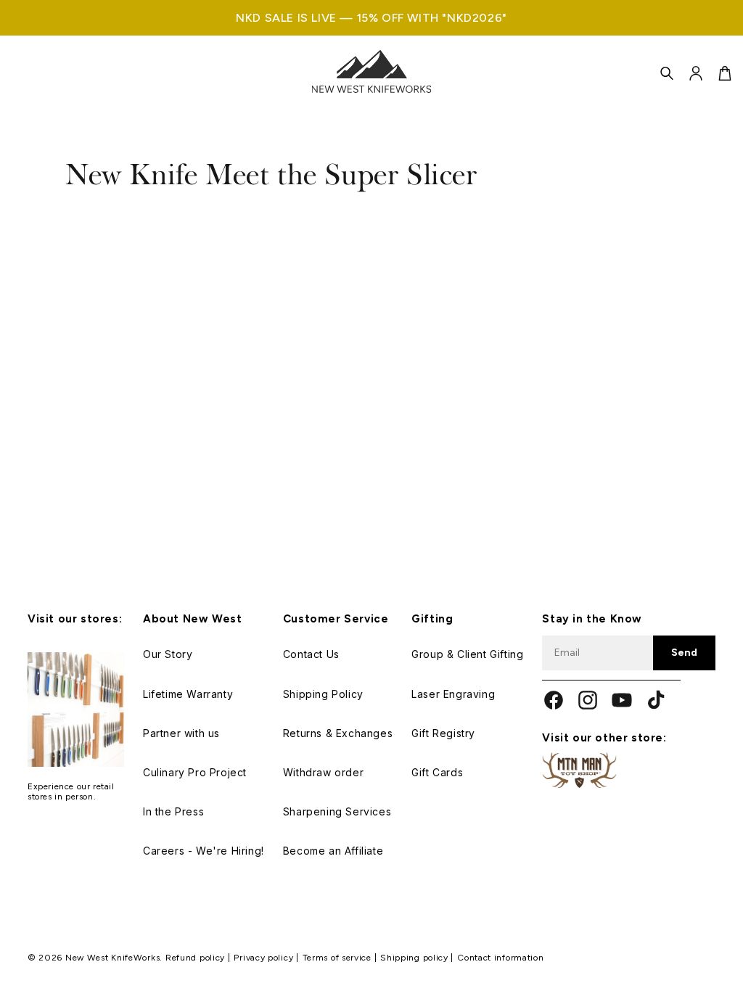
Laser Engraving (453, 694)
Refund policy (196, 958)
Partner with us (181, 733)
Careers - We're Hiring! (203, 850)
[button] (666, 73)
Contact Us (311, 654)
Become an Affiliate (333, 850)
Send (684, 652)
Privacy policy (265, 958)
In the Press (173, 811)
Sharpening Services (337, 811)
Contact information (500, 958)
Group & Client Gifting (467, 654)
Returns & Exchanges (338, 733)
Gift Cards (437, 772)
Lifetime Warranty (188, 694)
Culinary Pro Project (195, 772)
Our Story (167, 654)
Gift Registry (443, 733)
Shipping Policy (323, 694)
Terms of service (338, 958)
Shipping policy (415, 958)
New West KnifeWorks (112, 958)
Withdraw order (323, 772)
